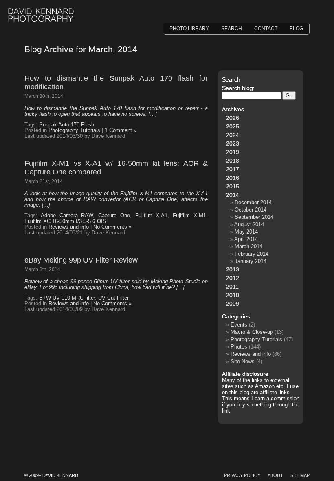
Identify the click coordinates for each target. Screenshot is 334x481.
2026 (232, 118)
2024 (232, 135)
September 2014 (254, 217)
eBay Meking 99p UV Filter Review (81, 260)
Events (239, 325)
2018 (232, 160)
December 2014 (253, 202)
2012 (232, 278)
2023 (232, 143)
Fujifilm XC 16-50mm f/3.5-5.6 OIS (65, 221)
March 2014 (248, 246)
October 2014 (250, 210)
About (275, 475)
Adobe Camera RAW (67, 215)
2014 (232, 195)
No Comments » (112, 227)
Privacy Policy (242, 475)
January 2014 (250, 261)
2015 (232, 186)
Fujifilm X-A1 (151, 215)
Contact (265, 28)
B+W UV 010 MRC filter (67, 298)
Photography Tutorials (74, 130)
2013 (232, 269)
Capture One (114, 215)
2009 (232, 303)
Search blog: (238, 88)
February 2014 (251, 254)
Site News (243, 361)
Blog (296, 28)
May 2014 (246, 232)
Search (231, 28)
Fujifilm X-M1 (189, 215)
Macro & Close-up (252, 332)
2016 (232, 177)
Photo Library (189, 28)
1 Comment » (120, 130)
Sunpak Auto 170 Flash (66, 125)
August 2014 (249, 224)
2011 (232, 286)
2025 (232, 126)
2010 (232, 295)
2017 (232, 169)
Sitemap (300, 475)
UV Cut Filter (113, 298)
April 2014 (246, 239)
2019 (232, 152)
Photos (239, 347)
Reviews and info (68, 227)
